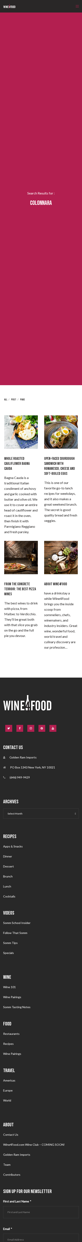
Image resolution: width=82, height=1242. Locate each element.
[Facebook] (19, 728)
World (7, 1100)
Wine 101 (9, 987)
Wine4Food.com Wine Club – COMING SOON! (34, 1144)
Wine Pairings (12, 997)
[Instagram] (30, 728)
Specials (8, 953)
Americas (9, 1080)
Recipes (8, 1043)
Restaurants (11, 1033)
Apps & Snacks (13, 846)
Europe (8, 1090)
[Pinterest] (41, 728)
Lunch (7, 886)
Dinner (7, 856)
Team (7, 1164)
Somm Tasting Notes (16, 1007)
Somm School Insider (16, 923)
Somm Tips (10, 943)
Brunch (8, 876)
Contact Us (10, 1134)
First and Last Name (17, 1201)
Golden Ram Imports (16, 1154)
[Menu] (76, 6)
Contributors (11, 1174)
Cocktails (9, 896)
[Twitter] (8, 728)
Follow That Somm (15, 933)
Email (7, 1229)
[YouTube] (52, 728)
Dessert (8, 866)
